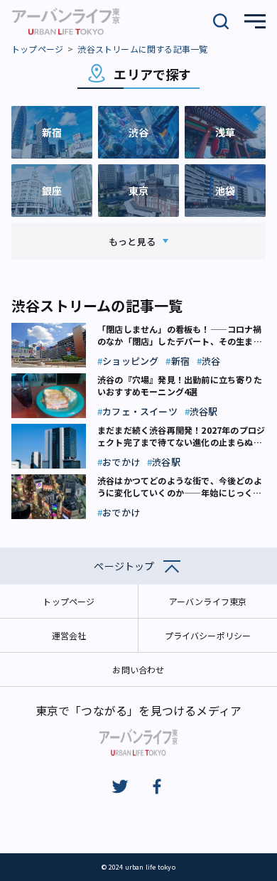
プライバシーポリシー (208, 635)
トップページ (37, 49)
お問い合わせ (138, 669)
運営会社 (69, 635)
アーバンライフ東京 (208, 601)
